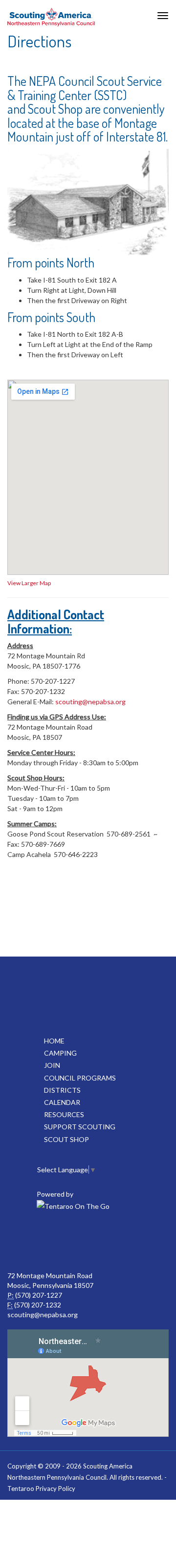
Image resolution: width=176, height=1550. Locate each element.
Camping (60, 1053)
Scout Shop (66, 1139)
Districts (62, 1090)
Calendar (62, 1102)
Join (52, 1065)
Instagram (108, 1241)
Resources (64, 1114)
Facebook (65, 1241)
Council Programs (80, 1078)
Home (54, 1041)
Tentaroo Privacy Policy (41, 1488)
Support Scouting (79, 1126)
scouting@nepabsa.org (90, 701)
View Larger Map (29, 583)
